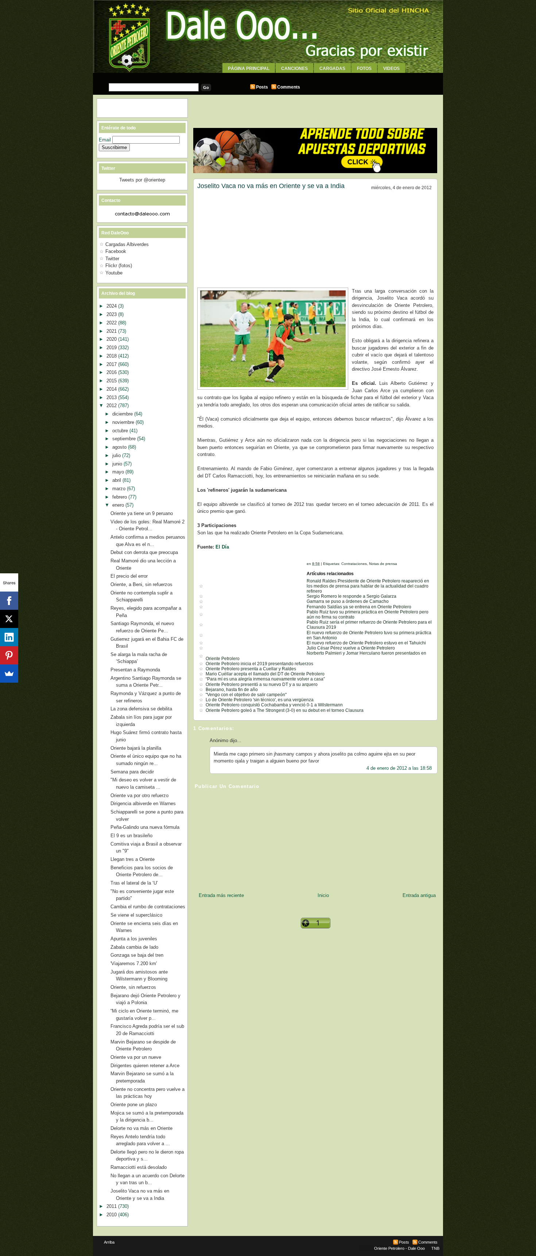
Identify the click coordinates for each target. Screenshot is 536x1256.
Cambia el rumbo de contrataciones (147, 906)
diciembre (123, 414)
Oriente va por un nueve (135, 1057)
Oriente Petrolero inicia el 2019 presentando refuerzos (259, 663)
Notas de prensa (383, 564)
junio (118, 464)
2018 (112, 356)
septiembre (124, 438)
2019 (112, 347)
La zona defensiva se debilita (141, 708)
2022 (112, 322)
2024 (112, 306)
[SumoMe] (9, 673)
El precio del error (129, 576)
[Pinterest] (9, 655)
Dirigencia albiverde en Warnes (143, 803)
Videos (391, 68)
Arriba (109, 1242)
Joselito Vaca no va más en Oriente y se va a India (271, 186)
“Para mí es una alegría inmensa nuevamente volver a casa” (265, 679)
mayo (118, 472)
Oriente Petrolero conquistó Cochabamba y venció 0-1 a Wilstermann (274, 704)
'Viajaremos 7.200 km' (133, 963)
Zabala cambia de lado (134, 947)
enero (118, 505)
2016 (112, 372)
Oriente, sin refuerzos (133, 987)
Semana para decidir (132, 772)
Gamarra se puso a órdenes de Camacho (348, 601)
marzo (119, 488)
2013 (112, 397)
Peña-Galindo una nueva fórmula (144, 827)
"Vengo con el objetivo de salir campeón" (246, 694)
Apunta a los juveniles (133, 938)
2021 (112, 331)
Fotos (364, 68)
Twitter (112, 258)
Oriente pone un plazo (133, 1104)
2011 (112, 1206)
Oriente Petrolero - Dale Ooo (399, 1248)
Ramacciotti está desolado (138, 1167)
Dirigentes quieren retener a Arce (144, 1065)
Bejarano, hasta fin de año (232, 689)
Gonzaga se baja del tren (136, 955)
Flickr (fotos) (118, 265)
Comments (288, 87)
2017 (112, 364)
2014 (112, 389)
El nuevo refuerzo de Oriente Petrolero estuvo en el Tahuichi (366, 642)
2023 (112, 314)
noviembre (124, 422)
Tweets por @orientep (142, 180)
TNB (435, 1248)
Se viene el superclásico (136, 915)
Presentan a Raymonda (135, 669)
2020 (112, 339)
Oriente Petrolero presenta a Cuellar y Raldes (251, 668)
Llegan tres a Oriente (132, 859)
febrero (120, 497)
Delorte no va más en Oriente (141, 1128)
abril (117, 480)
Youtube (114, 273)
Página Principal (248, 68)
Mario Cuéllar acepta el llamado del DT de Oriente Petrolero (265, 673)
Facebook (115, 251)
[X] (9, 619)
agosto (120, 447)
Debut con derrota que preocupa (144, 552)
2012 (112, 405)
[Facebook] (9, 601)
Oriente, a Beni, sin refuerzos (141, 584)
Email (105, 140)
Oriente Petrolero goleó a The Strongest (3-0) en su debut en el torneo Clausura (285, 710)
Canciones (294, 68)
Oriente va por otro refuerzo (139, 795)
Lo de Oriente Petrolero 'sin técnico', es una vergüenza (260, 699)
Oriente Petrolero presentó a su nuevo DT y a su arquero (262, 684)
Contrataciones (354, 564)
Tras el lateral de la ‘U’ (134, 883)
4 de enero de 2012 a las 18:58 (399, 768)
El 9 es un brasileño (131, 835)
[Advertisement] (268, 75)
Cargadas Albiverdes (127, 244)
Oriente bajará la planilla (135, 748)
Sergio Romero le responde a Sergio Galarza (351, 596)
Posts (262, 87)
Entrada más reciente (221, 895)
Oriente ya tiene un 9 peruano (141, 513)
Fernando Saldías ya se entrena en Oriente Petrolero (359, 606)
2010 (112, 1214)
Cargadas (332, 68)
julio (117, 455)
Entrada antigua (419, 895)
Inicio (323, 895)
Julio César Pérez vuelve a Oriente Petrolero (351, 648)
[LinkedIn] (9, 637)
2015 (112, 380)
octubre (120, 430)
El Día (222, 547)
